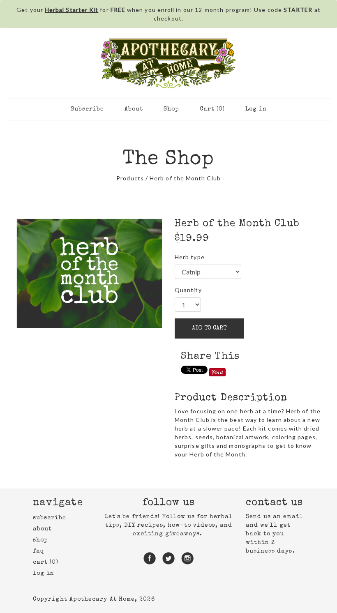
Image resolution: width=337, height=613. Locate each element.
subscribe (49, 518)
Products (130, 178)
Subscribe (87, 109)
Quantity (188, 289)
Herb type (190, 256)
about (42, 529)
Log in (256, 109)
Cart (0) (212, 109)
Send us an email (274, 517)
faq (38, 551)
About (134, 109)
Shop (171, 109)
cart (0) (45, 562)
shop (40, 540)
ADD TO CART (209, 328)
